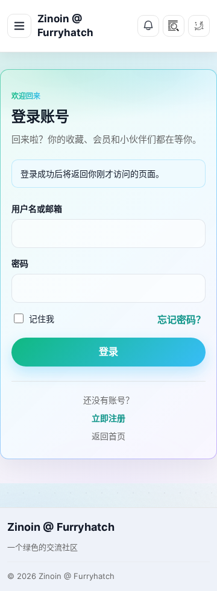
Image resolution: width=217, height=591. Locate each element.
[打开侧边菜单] (19, 26)
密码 (19, 263)
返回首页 (108, 436)
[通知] (148, 26)
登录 (108, 352)
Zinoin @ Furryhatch (65, 26)
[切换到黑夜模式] (199, 26)
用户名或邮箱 (36, 208)
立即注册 (108, 418)
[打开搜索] (173, 26)
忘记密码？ (181, 320)
